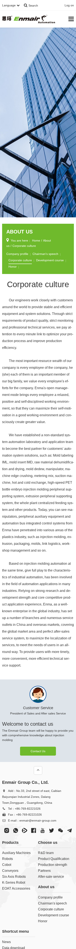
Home (36, 240)
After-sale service (51, 876)
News (6, 942)
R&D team (46, 853)
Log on (69, 5)
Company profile (17, 254)
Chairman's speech (45, 254)
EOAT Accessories (16, 888)
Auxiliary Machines (16, 853)
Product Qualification (53, 859)
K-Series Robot (13, 882)
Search (33, 5)
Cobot (6, 865)
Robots (7, 859)
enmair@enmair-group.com (37, 820)
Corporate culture (24, 245)
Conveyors (10, 870)
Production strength (52, 865)
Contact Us (38, 751)
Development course (50, 260)
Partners (44, 870)
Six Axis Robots (14, 876)
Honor (12, 266)
